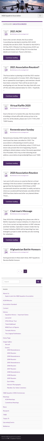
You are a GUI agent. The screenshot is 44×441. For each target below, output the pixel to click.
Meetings (6, 397)
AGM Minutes (7, 300)
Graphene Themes (16, 438)
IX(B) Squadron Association (11, 16)
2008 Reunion (11, 375)
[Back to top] (39, 436)
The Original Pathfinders (13, 333)
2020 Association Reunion (24, 172)
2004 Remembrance (13, 356)
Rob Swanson (15, 34)
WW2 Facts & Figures (12, 327)
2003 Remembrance (13, 350)
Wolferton (6, 426)
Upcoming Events (8, 422)
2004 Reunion (11, 359)
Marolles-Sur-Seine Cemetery (16, 388)
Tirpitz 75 (6, 418)
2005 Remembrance (13, 362)
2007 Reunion (11, 369)
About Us (6, 293)
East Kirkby (10, 381)
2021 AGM (15, 31)
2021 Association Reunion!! (24, 67)
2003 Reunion (11, 353)
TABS (5, 414)
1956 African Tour (11, 321)
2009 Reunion (11, 378)
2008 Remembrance (13, 372)
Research (6, 411)
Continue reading (12, 58)
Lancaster (8, 318)
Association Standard (10, 304)
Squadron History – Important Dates (16, 315)
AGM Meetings (10, 399)
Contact (5, 308)
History (5, 312)
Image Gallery (7, 342)
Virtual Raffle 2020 (20, 105)
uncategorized (24, 34)
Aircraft (7, 344)
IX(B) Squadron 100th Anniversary (14, 393)
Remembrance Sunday (22, 129)
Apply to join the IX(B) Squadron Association (19, 296)
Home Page (6, 338)
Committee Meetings (12, 402)
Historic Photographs (14, 384)
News (5, 407)
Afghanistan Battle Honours (25, 249)
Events (7, 347)
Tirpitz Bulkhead (10, 324)
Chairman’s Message (21, 211)
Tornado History (10, 330)
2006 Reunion (11, 366)
